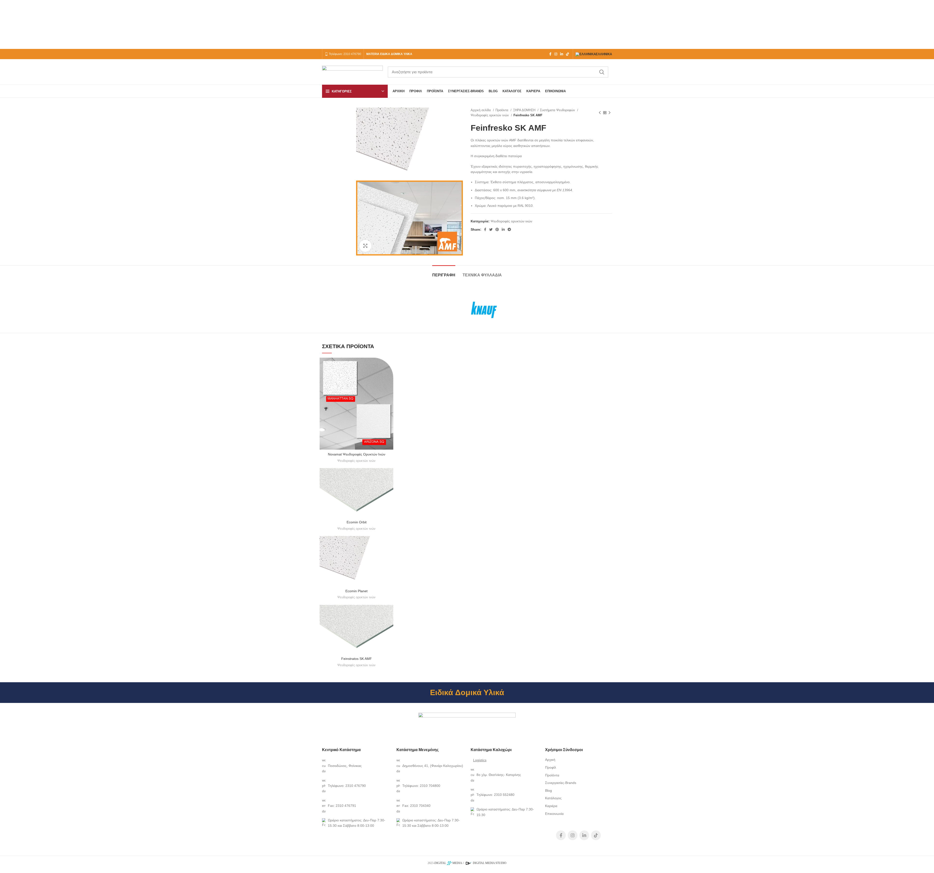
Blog (548, 790)
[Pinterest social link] (497, 229)
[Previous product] (599, 112)
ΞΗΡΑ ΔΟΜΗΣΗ (524, 110)
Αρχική (550, 760)
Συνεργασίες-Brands (560, 783)
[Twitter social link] (491, 229)
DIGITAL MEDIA (448, 863)
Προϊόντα (502, 110)
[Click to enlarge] (365, 246)
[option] (337, 118)
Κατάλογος (553, 798)
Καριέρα (551, 806)
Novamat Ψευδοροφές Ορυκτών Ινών (356, 454)
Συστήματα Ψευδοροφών (558, 110)
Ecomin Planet (356, 591)
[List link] (355, 765)
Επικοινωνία (554, 814)
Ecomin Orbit (357, 522)
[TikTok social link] (567, 54)
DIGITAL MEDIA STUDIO (489, 863)
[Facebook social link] (550, 54)
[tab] (443, 272)
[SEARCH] (602, 72)
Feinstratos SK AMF (356, 659)
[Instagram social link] (556, 54)
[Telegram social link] (509, 229)
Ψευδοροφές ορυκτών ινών (490, 115)
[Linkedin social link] (562, 54)
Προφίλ (550, 767)
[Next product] (609, 112)
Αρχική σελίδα (481, 110)
